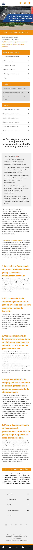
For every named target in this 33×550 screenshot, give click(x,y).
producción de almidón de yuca (13, 240)
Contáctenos (11, 516)
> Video (5, 78)
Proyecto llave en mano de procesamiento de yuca (15, 98)
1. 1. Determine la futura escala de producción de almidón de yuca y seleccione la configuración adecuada (15, 162)
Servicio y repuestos (12, 37)
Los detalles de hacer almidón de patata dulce (17, 474)
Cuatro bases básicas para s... (11, 131)
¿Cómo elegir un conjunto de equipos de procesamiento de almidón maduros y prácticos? (14, 44)
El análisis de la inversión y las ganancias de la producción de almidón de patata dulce (17, 479)
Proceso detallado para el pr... (11, 109)
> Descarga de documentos (11, 74)
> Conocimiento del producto (11, 56)
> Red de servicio (8, 61)
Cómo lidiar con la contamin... (11, 113)
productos (10, 494)
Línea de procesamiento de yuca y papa (14, 88)
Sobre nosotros (11, 499)
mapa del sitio (10, 540)
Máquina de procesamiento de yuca (13, 92)
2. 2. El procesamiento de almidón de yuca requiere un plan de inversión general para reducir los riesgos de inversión (16, 170)
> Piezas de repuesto (9, 65)
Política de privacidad (21, 540)
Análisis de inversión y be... (11, 118)
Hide (16, 156)
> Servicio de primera (9, 69)
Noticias (9, 505)
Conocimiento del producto (11, 39)
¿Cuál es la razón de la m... (11, 126)
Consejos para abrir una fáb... (11, 122)
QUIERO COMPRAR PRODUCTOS (15, 32)
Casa (3, 37)
